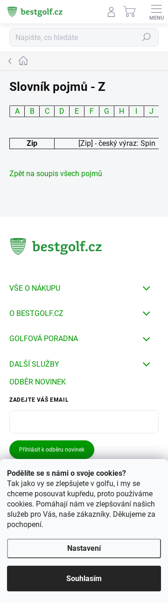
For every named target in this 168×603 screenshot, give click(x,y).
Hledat (146, 37)
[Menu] (156, 11)
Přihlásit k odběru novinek (51, 449)
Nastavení (84, 548)
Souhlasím (84, 578)
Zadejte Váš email (39, 400)
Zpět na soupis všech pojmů (55, 173)
